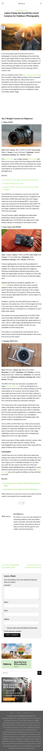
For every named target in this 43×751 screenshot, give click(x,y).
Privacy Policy (28, 713)
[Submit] (40, 673)
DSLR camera (32, 159)
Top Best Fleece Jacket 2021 (13, 183)
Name (6, 602)
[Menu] (3, 3)
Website (6, 619)
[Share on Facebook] (19, 503)
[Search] (41, 3)
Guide (26, 10)
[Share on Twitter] (23, 503)
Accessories (19, 10)
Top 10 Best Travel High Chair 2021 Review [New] (21, 180)
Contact (19, 713)
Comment (7, 585)
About (12, 713)
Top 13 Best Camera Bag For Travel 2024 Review (21, 489)
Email (6, 610)
